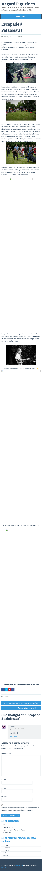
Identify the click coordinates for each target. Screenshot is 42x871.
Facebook (6, 848)
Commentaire (6, 753)
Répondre (13, 736)
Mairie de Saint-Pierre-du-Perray (14, 830)
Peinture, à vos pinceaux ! (28, 708)
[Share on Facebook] (3, 689)
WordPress (19, 865)
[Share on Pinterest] (9, 689)
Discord (5, 845)
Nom (3, 780)
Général (6, 697)
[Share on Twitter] (6, 689)
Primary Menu (21, 16)
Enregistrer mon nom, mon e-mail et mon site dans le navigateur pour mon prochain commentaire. (20, 809)
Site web (4, 797)
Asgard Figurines (18, 4)
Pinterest (6, 853)
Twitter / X (6, 855)
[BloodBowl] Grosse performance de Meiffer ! (20, 703)
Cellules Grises (8, 827)
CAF (4, 825)
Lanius (20, 37)
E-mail (4, 788)
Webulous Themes (7, 868)
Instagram (6, 850)
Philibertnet (7, 832)
